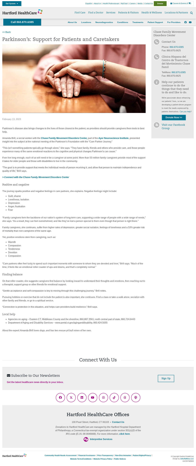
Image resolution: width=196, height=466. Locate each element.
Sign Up (166, 378)
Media (140, 4)
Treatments (137, 22)
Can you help (185, 112)
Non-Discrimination (123, 456)
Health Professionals (111, 4)
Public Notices (120, 459)
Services (110, 13)
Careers (132, 4)
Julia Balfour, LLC (187, 459)
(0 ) (189, 3)
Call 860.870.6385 (22, 22)
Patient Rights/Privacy (142, 456)
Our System (11, 4)
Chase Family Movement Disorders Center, (64, 138)
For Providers (174, 22)
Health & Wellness (151, 13)
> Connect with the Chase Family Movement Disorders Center (35, 177)
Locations (86, 22)
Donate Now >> (174, 117)
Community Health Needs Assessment (60, 456)
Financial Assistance (86, 456)
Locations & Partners (176, 13)
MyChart (124, 4)
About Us (97, 4)
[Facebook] (185, 22)
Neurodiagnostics (104, 22)
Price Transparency (105, 456)
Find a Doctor (95, 13)
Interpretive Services (101, 439)
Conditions (122, 22)
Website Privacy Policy (102, 459)
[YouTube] (190, 22)
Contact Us (148, 4)
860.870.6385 (177, 47)
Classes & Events (179, 3)
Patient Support (155, 22)
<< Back (6, 32)
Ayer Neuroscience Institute (113, 138)
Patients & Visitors (128, 13)
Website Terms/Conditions (81, 459)
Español (89, 4)
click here (124, 434)
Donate (160, 4)
